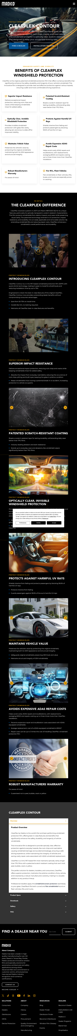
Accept (54, 523)
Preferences (22, 523)
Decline (38, 523)
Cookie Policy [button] (52, 516)
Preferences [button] (45, 518)
